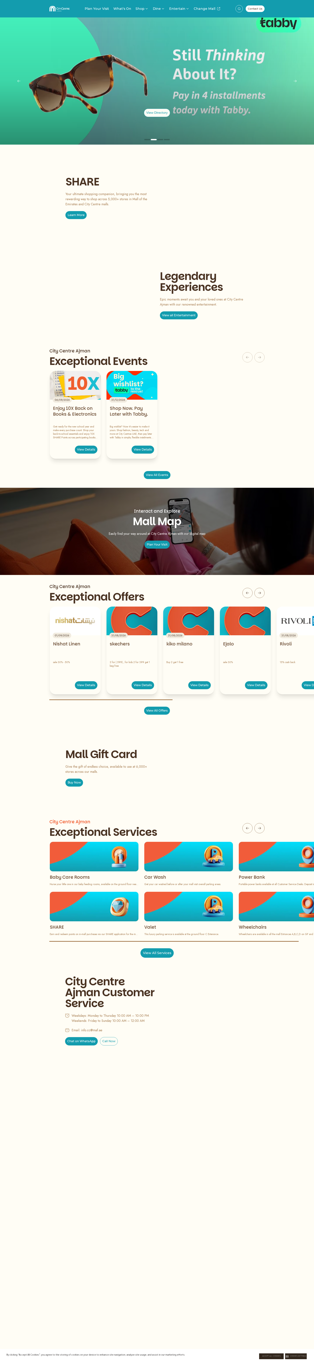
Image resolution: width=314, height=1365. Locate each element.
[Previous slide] (19, 81)
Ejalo (228, 644)
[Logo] (59, 9)
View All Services (157, 953)
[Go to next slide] (259, 593)
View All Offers (157, 710)
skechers (120, 644)
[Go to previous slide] (247, 593)
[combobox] (239, 8)
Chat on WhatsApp (81, 1041)
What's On (122, 9)
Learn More (76, 215)
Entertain (177, 9)
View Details (86, 449)
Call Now (108, 1041)
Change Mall (204, 9)
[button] (296, 1356)
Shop (140, 9)
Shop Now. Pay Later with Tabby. (129, 411)
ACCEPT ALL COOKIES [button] (271, 1356)
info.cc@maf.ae (91, 1030)
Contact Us (255, 8)
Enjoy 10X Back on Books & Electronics (74, 411)
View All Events (157, 475)
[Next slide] (295, 81)
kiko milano (179, 644)
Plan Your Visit (97, 9)
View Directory (157, 112)
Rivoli (286, 644)
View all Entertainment (179, 315)
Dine (157, 9)
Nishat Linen (66, 644)
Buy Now (74, 782)
